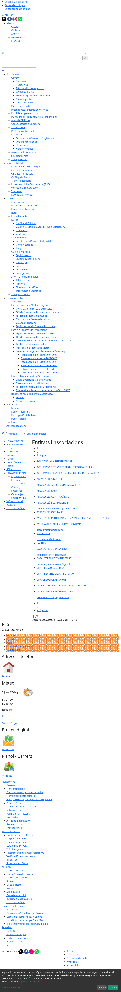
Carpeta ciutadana (16, 838)
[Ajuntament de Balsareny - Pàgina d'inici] (19, 59)
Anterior (6, 723)
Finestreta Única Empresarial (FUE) (25, 852)
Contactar (7, 14)
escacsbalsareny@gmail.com (53, 597)
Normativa (12, 817)
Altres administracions (19, 820)
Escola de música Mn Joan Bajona (25, 913)
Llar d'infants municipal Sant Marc (25, 920)
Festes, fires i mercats (18, 877)
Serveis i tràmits (11, 831)
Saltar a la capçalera (16, 1)
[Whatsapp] (20, 18)
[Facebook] (9, 18)
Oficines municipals (17, 842)
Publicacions (13, 649)
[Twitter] (4, 18)
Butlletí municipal (16, 934)
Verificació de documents (20, 856)
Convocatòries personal (19, 646)
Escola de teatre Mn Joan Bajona (24, 916)
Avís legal (72, 961)
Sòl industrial (13, 469)
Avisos (10, 642)
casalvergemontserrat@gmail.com (56, 564)
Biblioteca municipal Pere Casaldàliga (27, 923)
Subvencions (13, 810)
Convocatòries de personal (21, 806)
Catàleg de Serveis (16, 845)
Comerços (17, 487)
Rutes (9, 458)
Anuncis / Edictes (15, 803)
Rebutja (102, 987)
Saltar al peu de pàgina (17, 9)
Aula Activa (12, 909)
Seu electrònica (15, 824)
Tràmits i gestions (16, 849)
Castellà (15, 30)
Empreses (16, 490)
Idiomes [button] (10, 23)
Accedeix (7, 676)
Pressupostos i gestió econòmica (24, 792)
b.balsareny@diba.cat (49, 539)
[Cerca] (85, 58)
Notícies (10, 635)
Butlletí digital (14, 941)
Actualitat (7, 927)
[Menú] (3, 70)
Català (14, 26)
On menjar (17, 494)
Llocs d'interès (14, 462)
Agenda (10, 639)
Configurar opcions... (12, 987)
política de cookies (30, 981)
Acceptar (112, 987)
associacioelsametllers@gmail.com (56, 508)
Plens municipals (15, 788)
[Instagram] (15, 18)
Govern (10, 785)
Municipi (13, 433)
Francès (15, 40)
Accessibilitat (74, 965)
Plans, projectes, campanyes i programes (29, 799)
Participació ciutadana (18, 938)
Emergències (18, 497)
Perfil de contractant (18, 813)
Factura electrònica (17, 863)
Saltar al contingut (15, 5)
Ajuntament (8, 781)
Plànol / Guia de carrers (19, 874)
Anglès (15, 33)
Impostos (11, 859)
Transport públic (15, 508)
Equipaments (18, 476)
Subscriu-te (8, 749)
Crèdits (71, 951)
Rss (8, 945)
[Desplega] (20, 434)
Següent (15, 723)
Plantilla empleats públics (20, 796)
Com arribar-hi (14, 441)
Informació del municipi (19, 899)
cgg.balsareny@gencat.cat (51, 554)
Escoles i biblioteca (12, 906)
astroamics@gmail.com (50, 530)
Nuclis (9, 465)
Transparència (14, 827)
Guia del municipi (36, 433)
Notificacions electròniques (21, 835)
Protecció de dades (77, 958)
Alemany (16, 37)
